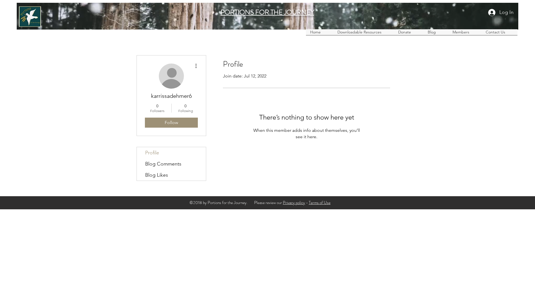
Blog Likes (156, 175)
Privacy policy (294, 203)
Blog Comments (163, 164)
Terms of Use (319, 203)
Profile (152, 153)
